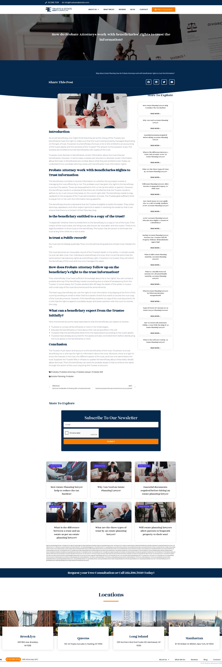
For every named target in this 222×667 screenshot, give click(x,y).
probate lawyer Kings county (137, 548)
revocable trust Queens (108, 552)
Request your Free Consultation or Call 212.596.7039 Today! (111, 572)
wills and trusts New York (149, 553)
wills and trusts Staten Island (52, 555)
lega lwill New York (59, 545)
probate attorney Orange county (164, 547)
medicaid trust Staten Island (71, 547)
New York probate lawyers (98, 547)
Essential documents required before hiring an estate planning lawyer (155, 137)
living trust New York (111, 545)
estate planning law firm (60, 10)
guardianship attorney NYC (82, 558)
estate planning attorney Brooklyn (119, 557)
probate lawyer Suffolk (90, 550)
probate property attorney (159, 550)
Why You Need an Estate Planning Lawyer (155, 121)
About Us (92, 9)
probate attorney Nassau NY (150, 547)
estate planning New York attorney (88, 557)
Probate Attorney (67, 372)
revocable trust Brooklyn (55, 552)
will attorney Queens (169, 552)
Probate (55, 372)
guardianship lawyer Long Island (137, 558)
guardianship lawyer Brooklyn (123, 558)
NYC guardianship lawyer (109, 547)
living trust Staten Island (136, 545)
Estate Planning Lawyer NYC (164, 558)
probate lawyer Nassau (161, 548)
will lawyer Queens (96, 553)
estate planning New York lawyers (148, 557)
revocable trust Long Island (66, 552)
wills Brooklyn (62, 555)
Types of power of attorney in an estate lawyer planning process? (155, 309)
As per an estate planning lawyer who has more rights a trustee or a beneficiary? (155, 220)
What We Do (108, 9)
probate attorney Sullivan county (99, 548)
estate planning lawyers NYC (136, 555)
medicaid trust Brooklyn (147, 545)
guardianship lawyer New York (151, 558)
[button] (148, 82)
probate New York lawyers (149, 555)
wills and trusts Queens (169, 553)
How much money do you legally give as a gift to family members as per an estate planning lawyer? (155, 203)
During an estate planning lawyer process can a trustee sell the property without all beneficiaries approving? (155, 238)
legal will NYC (67, 545)
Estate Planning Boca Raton (71, 555)
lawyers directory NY (77, 552)
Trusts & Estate (62, 9)
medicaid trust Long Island (158, 545)
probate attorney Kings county (137, 547)
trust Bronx (123, 552)
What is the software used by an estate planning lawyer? (155, 341)
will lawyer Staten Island (106, 553)
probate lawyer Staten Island (78, 550)
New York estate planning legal (85, 547)
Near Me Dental (77, 560)
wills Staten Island (126, 555)
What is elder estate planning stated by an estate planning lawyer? (155, 256)
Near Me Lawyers (85, 560)
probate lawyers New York (56, 550)
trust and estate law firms (161, 555)
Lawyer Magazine (91, 555)
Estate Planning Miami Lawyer (101, 555)
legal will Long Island (50, 545)
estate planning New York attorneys (103, 557)
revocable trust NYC (98, 552)
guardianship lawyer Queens (52, 560)
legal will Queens (74, 545)
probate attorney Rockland (74, 548)
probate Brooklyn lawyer (125, 548)
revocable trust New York (88, 552)
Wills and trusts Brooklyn (126, 553)
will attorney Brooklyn (130, 552)
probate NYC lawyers (148, 550)
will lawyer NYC (88, 553)
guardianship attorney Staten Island (109, 558)
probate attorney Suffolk (86, 548)
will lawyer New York (80, 553)
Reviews (122, 9)
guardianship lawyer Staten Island (66, 560)
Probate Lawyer (83, 372)
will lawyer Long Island (70, 553)
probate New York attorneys (115, 550)
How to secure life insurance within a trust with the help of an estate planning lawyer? (155, 325)
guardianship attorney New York (68, 558)
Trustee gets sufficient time (121, 196)
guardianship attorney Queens (94, 558)
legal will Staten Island (83, 545)
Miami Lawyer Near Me (82, 555)
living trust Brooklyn (92, 545)
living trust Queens (127, 545)
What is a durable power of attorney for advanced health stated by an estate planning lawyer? (155, 275)
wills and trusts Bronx (116, 553)
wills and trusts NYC (159, 553)
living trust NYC (119, 545)
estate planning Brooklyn (74, 557)
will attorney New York (151, 552)
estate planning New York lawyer (134, 557)
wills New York (119, 555)
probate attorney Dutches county (122, 547)
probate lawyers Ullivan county (102, 550)
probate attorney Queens (62, 548)
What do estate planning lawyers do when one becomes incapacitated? (155, 293)
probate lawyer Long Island (150, 548)
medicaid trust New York (169, 545)
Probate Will (97, 372)
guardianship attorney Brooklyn (163, 557)
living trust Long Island (101, 545)
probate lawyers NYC (67, 550)
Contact (144, 9)
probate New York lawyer (127, 550)
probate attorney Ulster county (113, 548)
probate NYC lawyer (138, 550)
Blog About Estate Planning (106, 73)
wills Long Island (111, 555)
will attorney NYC (160, 552)
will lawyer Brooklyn (60, 553)
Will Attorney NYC (30, 659)
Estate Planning (58, 376)
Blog (132, 9)
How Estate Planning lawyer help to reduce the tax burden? (155, 106)
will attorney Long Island (140, 552)
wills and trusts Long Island (137, 553)
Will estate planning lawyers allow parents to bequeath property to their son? (155, 186)
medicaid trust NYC (50, 547)
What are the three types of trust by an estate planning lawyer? (155, 170)
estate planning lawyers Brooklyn (62, 557)
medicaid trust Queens (60, 547)
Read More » (155, 114)
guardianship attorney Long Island (53, 558)
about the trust (56, 161)
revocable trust (117, 552)
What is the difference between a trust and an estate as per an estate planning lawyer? (155, 154)
